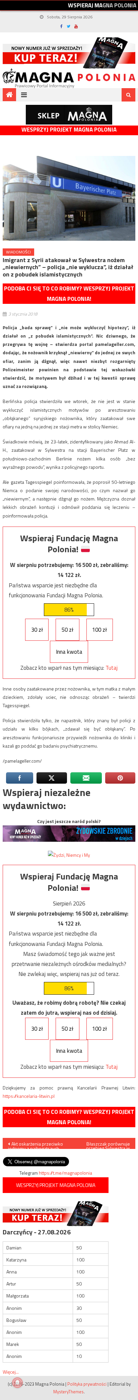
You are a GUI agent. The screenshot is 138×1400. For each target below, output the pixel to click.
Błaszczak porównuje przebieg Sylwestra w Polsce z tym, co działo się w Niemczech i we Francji (103, 1144)
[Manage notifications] (17, 1382)
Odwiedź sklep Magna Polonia (69, 115)
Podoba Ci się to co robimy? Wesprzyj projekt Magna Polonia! (69, 293)
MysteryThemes (68, 1391)
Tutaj (112, 667)
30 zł (37, 629)
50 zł (67, 629)
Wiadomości (18, 252)
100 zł (99, 629)
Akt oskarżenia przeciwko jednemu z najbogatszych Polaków (35, 1144)
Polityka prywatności (87, 1384)
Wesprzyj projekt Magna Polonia (69, 130)
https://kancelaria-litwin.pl (29, 1095)
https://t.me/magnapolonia (65, 1172)
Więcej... (11, 1371)
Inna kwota (69, 651)
